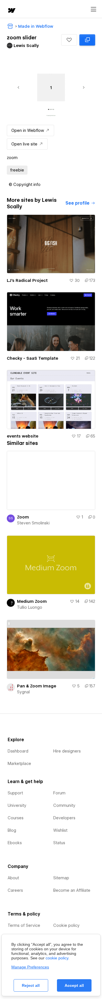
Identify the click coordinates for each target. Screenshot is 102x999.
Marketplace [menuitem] (19, 763)
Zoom (23, 517)
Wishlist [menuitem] (60, 830)
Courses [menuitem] (16, 818)
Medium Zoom (32, 601)
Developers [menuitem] (64, 818)
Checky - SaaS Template (32, 358)
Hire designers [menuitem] (67, 751)
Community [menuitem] (64, 805)
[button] (69, 40)
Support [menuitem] (15, 793)
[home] (11, 11)
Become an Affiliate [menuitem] (71, 890)
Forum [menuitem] (59, 793)
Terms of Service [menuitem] (24, 925)
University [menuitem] (17, 805)
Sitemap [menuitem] (61, 878)
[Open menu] (93, 9)
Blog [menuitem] (12, 830)
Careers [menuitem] (15, 890)
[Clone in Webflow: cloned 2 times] (87, 40)
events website (22, 436)
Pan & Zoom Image (36, 686)
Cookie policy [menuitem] (66, 925)
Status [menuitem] (59, 843)
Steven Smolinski (33, 523)
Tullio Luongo (29, 607)
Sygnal (23, 692)
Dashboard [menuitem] (18, 751)
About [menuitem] (13, 878)
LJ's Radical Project (27, 280)
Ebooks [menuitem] (15, 843)
